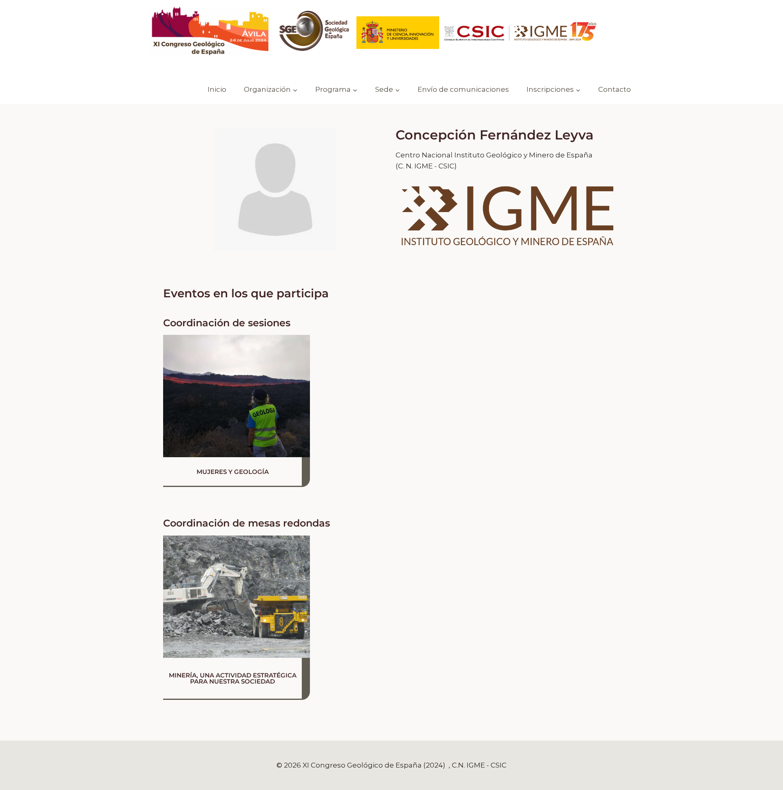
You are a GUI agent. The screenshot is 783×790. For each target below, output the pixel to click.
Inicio (217, 89)
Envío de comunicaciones (463, 89)
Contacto (614, 89)
